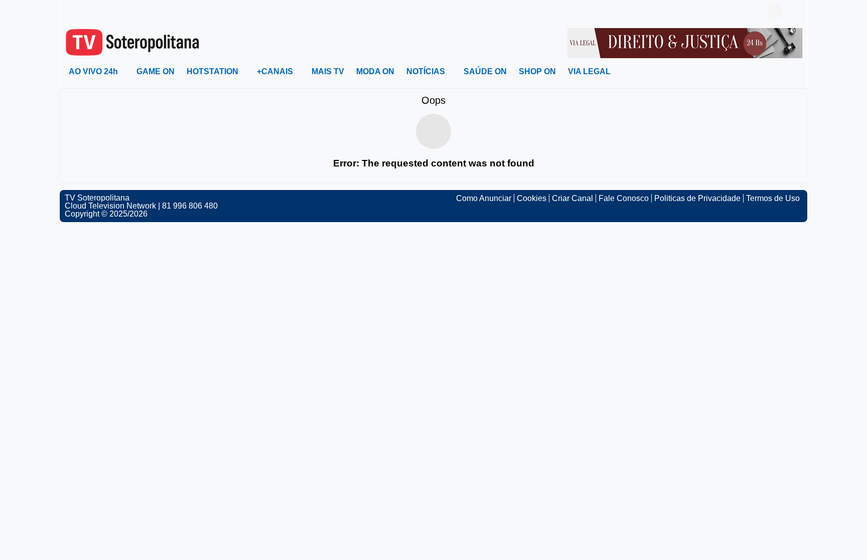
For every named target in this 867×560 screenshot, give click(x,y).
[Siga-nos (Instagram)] (85, 12)
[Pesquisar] (794, 11)
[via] (684, 42)
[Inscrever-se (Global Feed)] (100, 12)
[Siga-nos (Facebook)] (70, 12)
